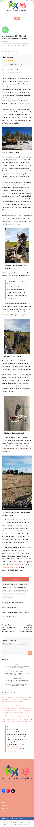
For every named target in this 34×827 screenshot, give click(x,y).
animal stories (7, 587)
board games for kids (20, 587)
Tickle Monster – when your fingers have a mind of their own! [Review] (17, 677)
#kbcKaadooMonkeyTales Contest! (13, 73)
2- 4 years (21, 43)
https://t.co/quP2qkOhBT (15, 747)
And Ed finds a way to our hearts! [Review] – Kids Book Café (16, 719)
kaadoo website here (11, 567)
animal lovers (23, 584)
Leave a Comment (23, 45)
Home (3, 802)
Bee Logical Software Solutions (22, 824)
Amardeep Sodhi (7, 43)
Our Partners (5, 808)
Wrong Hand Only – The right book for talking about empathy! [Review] (17, 681)
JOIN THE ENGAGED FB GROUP (12, 819)
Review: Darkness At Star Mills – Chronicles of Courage (17, 663)
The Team (4, 811)
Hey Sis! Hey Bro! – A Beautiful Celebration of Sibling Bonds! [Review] (17, 670)
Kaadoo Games (10, 553)
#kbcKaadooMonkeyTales (10, 584)
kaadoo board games (8, 594)
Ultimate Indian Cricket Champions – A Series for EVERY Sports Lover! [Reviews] (17, 674)
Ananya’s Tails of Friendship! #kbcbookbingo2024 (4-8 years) (16, 721)
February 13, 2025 (12, 751)
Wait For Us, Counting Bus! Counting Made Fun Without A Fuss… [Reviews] (17, 684)
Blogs (6, 45)
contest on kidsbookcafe (20, 590)
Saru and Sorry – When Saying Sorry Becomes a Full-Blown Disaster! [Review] (17, 667)
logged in (14, 644)
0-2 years (16, 43)
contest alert (7, 590)
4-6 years (26, 43)
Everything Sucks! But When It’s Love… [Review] (20, 716)
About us (4, 805)
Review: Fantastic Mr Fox (13, 706)
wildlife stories (7, 597)
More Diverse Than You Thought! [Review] (19, 712)
